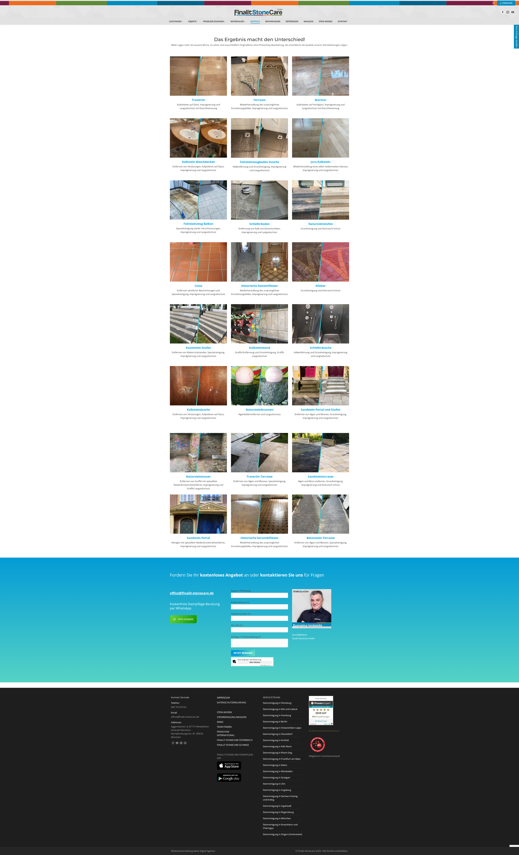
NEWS (220, 721)
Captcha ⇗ (266, 665)
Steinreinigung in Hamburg (277, 715)
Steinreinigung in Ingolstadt (277, 805)
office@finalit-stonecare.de (192, 593)
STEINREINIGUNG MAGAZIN (231, 717)
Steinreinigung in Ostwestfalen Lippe (282, 727)
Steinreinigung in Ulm (274, 783)
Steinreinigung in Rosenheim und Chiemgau (280, 826)
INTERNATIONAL (226, 735)
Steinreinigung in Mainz (275, 765)
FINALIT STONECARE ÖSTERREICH (235, 740)
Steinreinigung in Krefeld (276, 740)
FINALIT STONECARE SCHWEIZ (233, 744)
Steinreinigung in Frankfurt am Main (281, 758)
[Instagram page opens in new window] (507, 12)
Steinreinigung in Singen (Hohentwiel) (282, 834)
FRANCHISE (223, 731)
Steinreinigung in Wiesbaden (278, 771)
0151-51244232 (185, 619)
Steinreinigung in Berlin (275, 721)
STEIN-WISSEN (224, 712)
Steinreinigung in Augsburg (277, 789)
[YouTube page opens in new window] (512, 12)
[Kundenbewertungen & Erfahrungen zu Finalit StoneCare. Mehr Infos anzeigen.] (321, 724)
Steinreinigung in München (277, 818)
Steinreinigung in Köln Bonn (277, 746)
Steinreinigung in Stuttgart (276, 777)
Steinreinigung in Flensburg (277, 702)
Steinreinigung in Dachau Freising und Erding (280, 798)
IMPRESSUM (223, 697)
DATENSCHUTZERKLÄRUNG (231, 702)
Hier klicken (255, 662)
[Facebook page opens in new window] (502, 12)
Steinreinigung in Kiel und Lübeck (280, 709)
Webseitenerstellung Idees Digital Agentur (193, 850)
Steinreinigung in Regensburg (278, 812)
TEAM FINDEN (224, 726)
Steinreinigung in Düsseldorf (277, 734)
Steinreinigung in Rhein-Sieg (277, 752)
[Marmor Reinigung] (320, 94)
